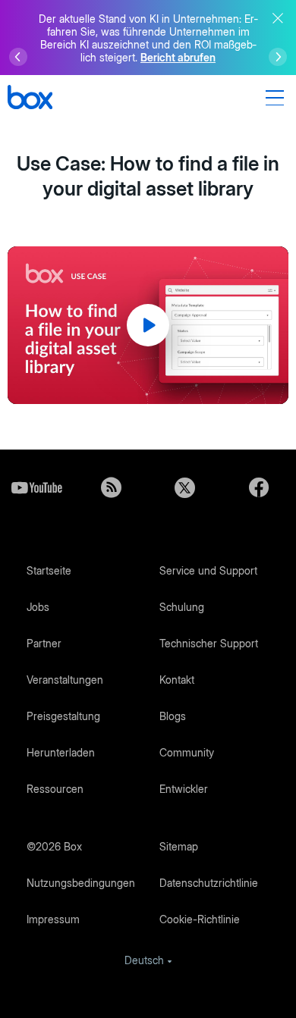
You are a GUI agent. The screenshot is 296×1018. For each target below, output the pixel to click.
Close (278, 18)
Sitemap (178, 846)
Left (18, 57)
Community (186, 752)
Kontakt (176, 679)
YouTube (37, 487)
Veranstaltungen (65, 679)
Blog (111, 487)
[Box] (30, 99)
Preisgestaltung (63, 715)
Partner (44, 643)
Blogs (172, 715)
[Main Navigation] (277, 97)
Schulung (181, 606)
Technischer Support (208, 643)
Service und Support (208, 570)
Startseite (49, 570)
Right (278, 57)
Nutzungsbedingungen (81, 882)
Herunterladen (61, 752)
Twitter (185, 487)
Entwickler (183, 788)
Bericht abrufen (178, 57)
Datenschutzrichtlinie (208, 882)
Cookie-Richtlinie (199, 919)
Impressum (53, 919)
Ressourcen (55, 788)
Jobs (38, 606)
